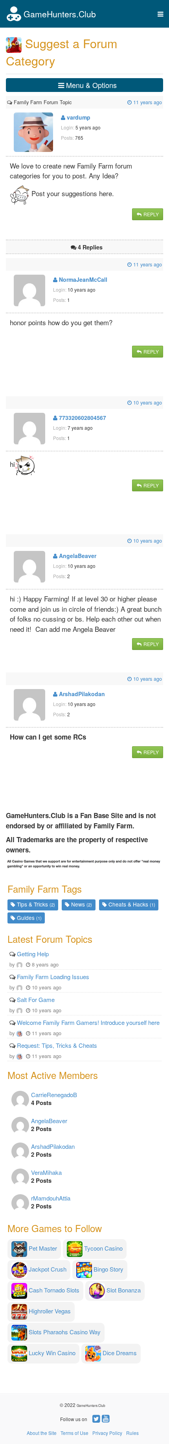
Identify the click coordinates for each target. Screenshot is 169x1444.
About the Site (42, 1432)
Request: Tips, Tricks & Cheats (57, 1045)
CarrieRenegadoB (54, 1094)
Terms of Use (74, 1432)
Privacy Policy (107, 1432)
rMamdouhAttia (50, 1198)
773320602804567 (81, 417)
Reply (150, 214)
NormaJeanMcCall (82, 279)
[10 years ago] (8, 402)
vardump (77, 117)
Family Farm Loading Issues (53, 976)
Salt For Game (36, 999)
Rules (132, 1432)
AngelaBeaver (76, 556)
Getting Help (33, 954)
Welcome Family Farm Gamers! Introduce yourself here (88, 1022)
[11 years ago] (72, 102)
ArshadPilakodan (81, 694)
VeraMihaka (46, 1172)
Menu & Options (90, 85)
